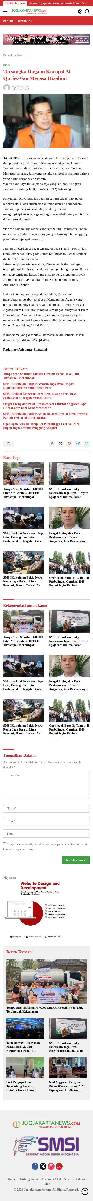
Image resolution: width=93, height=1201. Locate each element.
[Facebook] (35, 1167)
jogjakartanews (20, 86)
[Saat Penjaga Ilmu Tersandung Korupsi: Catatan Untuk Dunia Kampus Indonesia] (25, 1067)
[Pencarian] (87, 11)
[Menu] (6, 11)
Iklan (46, 1183)
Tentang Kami (28, 1179)
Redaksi (80, 1179)
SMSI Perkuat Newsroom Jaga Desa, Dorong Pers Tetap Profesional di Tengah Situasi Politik (40, 395)
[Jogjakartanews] (29, 11)
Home (12, 1179)
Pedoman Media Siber (56, 1179)
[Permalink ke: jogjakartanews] (6, 87)
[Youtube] (59, 1167)
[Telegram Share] (78, 444)
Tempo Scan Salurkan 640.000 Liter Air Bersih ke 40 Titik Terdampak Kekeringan (41, 375)
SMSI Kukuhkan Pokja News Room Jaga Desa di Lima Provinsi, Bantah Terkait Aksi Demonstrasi (45, 415)
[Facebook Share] (52, 444)
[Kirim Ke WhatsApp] (86, 444)
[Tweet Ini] (60, 444)
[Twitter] (43, 1167)
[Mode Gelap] (80, 11)
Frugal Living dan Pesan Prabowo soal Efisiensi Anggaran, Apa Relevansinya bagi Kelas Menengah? (44, 405)
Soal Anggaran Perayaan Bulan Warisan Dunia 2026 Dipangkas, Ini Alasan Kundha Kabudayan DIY (66, 1086)
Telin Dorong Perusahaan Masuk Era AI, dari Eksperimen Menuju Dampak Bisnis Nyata (23, 1047)
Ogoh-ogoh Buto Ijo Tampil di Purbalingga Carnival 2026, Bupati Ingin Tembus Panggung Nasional (41, 426)
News (6, 64)
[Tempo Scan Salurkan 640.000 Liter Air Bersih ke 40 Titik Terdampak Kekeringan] (23, 473)
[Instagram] (51, 1167)
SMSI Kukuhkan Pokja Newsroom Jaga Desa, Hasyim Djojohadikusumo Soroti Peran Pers (38, 385)
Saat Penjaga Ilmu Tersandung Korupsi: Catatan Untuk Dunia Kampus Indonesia (20, 1086)
